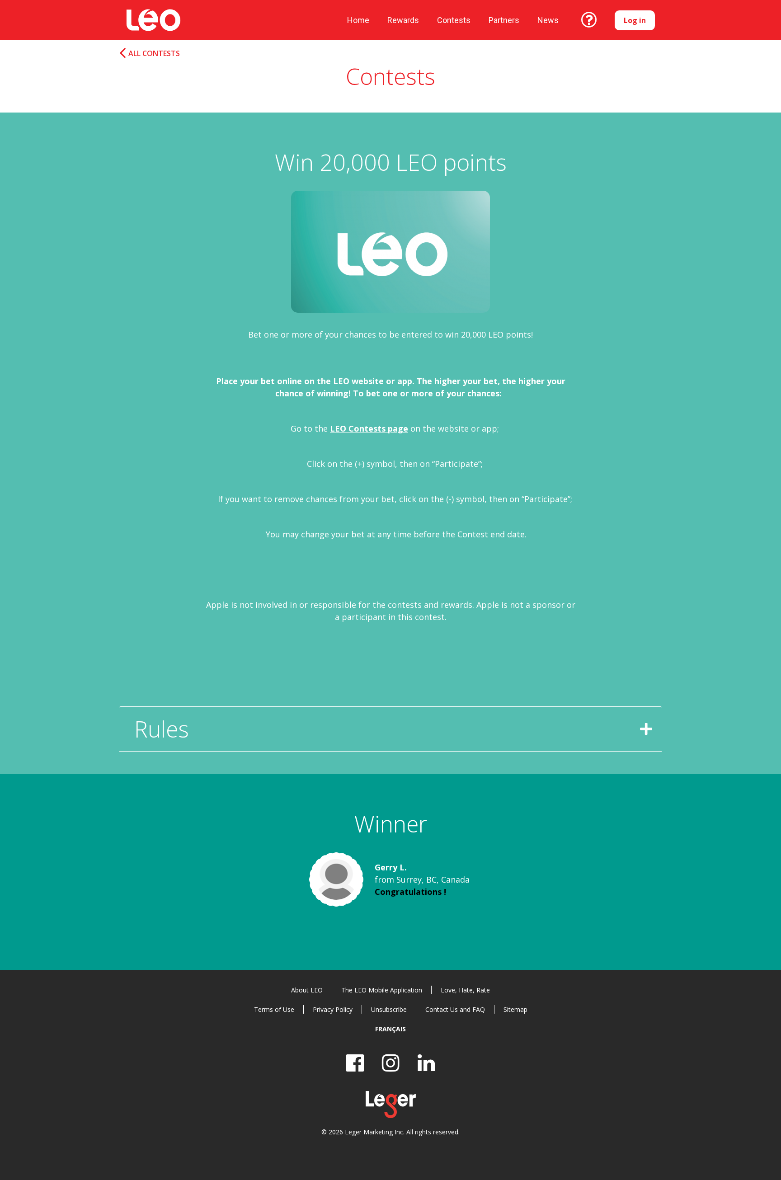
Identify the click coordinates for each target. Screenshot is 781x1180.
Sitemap (515, 1009)
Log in (635, 20)
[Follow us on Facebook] (355, 1063)
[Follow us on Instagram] (391, 1063)
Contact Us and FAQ (455, 1009)
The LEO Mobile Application (381, 990)
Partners (504, 20)
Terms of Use (274, 1009)
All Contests (154, 53)
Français (390, 1029)
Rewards (403, 20)
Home (358, 20)
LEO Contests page (369, 428)
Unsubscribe (389, 1009)
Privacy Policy (333, 1009)
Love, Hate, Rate (465, 990)
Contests (453, 20)
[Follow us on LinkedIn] (426, 1063)
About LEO (307, 990)
